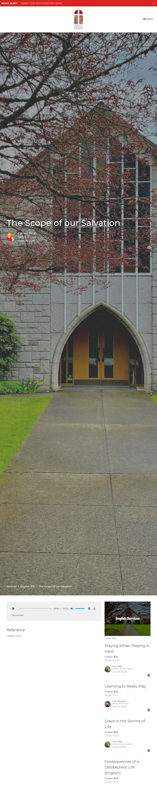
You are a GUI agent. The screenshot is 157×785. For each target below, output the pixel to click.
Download (17, 615)
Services (11, 586)
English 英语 (27, 586)
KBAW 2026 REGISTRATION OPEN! (41, 3)
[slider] (34, 608)
